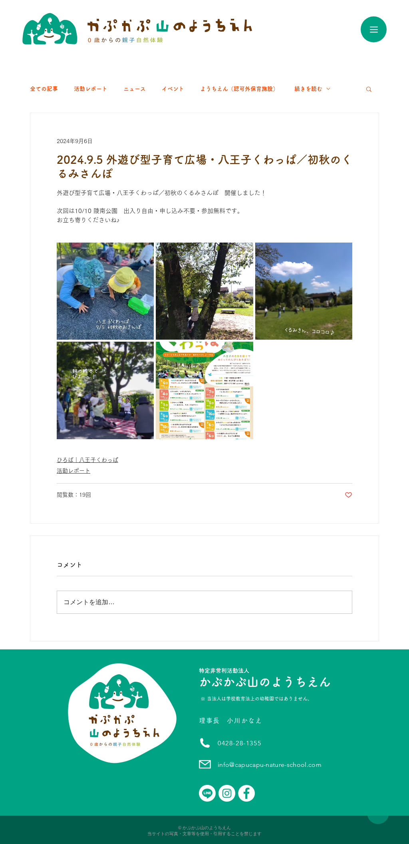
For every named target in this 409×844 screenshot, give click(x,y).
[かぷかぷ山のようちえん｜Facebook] (246, 793)
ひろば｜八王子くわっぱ (87, 460)
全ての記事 (44, 89)
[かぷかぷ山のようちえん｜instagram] (226, 793)
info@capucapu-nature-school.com (270, 764)
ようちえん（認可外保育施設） (239, 89)
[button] (369, 89)
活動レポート (90, 89)
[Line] (207, 793)
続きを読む (308, 89)
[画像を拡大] (105, 291)
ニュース (134, 89)
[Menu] (374, 29)
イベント (173, 89)
